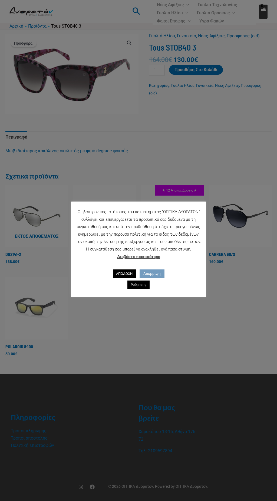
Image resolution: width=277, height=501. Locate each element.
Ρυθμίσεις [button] (138, 285)
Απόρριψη (152, 273)
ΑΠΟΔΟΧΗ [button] (124, 274)
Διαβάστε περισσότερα (138, 256)
